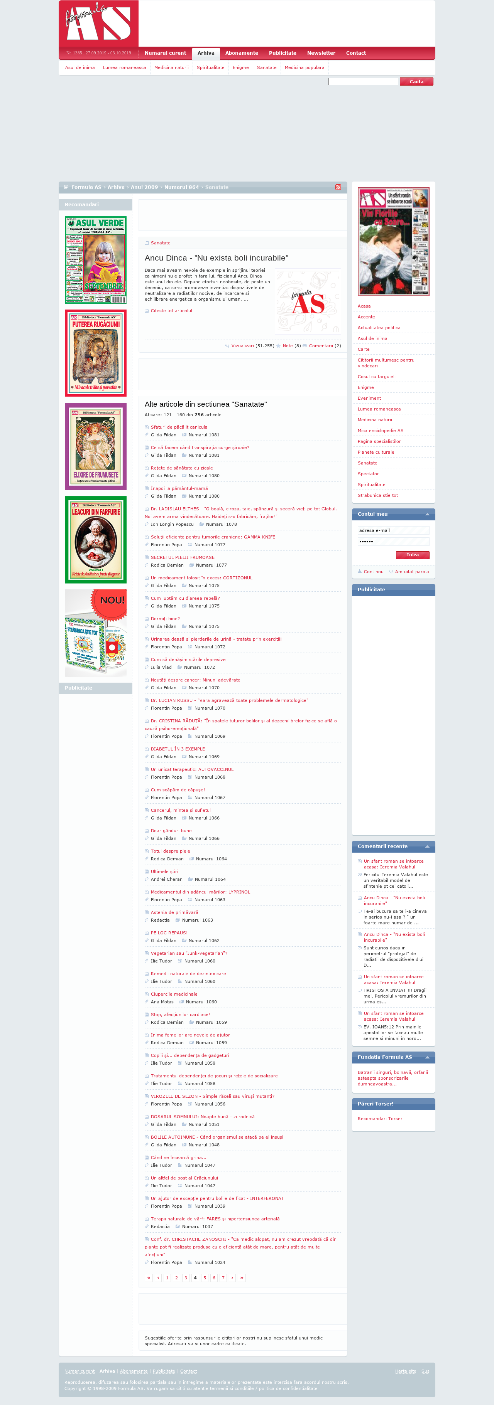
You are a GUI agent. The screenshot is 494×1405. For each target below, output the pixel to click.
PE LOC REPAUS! (169, 932)
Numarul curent (165, 53)
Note (292, 345)
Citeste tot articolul (171, 310)
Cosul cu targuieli (377, 376)
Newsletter (321, 53)
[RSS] (338, 187)
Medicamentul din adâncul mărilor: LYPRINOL (200, 891)
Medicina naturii (171, 67)
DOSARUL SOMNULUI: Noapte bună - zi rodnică (203, 1116)
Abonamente (241, 53)
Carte (364, 349)
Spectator (368, 473)
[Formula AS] (99, 23)
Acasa (364, 305)
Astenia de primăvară (174, 912)
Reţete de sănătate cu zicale (182, 467)
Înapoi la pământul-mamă (179, 488)
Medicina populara (305, 67)
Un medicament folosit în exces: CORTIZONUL (201, 577)
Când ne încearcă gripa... (178, 1157)
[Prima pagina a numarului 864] (394, 241)
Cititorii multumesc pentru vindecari (386, 362)
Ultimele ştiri (164, 871)
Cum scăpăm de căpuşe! (178, 789)
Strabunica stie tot (378, 495)
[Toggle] (427, 514)
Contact (356, 53)
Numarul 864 (181, 187)
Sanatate (267, 67)
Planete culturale (376, 451)
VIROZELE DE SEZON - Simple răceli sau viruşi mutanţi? (212, 1096)
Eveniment (369, 397)
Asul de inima (80, 67)
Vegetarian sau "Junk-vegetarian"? (189, 953)
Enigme (241, 67)
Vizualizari (253, 345)
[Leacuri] (96, 356)
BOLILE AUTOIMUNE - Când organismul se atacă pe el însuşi (217, 1136)
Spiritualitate (211, 67)
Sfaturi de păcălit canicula (179, 426)
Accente (366, 316)
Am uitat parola (412, 571)
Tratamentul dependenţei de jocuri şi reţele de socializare (214, 1075)
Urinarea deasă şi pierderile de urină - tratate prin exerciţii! (216, 638)
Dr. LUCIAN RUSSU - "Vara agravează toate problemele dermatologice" (229, 700)
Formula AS (86, 187)
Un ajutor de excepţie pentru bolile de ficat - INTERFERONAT (217, 1198)
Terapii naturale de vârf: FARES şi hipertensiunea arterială (215, 1218)
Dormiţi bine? (165, 618)
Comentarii (325, 345)
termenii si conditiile (232, 1388)
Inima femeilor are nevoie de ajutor (190, 1034)
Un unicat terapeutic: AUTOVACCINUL (192, 769)
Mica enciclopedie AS (381, 430)
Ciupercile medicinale (174, 993)
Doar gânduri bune (171, 830)
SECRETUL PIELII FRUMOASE (183, 557)
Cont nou (374, 571)
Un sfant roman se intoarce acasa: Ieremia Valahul (394, 863)
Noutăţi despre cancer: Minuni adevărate (195, 679)
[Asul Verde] (96, 263)
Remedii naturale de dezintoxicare (188, 973)
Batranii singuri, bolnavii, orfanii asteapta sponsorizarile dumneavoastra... (393, 1078)
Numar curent (79, 1370)
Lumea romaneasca (124, 67)
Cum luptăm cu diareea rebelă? (185, 598)
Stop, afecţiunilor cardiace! (180, 1014)
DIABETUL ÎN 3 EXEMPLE (178, 748)
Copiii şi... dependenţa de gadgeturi (190, 1055)
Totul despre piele (170, 850)
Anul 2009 (144, 187)
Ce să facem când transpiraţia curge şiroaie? (200, 447)
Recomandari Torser (380, 1118)
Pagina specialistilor (379, 441)
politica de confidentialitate (288, 1388)
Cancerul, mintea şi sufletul (181, 810)
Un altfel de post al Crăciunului (184, 1177)
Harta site (405, 1370)
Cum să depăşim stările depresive (188, 659)
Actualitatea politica (379, 327)
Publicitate (282, 53)
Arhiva (206, 53)
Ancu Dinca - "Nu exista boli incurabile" (216, 257)
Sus (425, 1370)
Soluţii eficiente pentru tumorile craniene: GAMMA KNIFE (213, 536)
